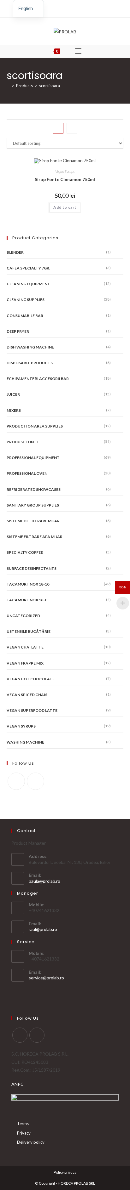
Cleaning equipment (28, 283)
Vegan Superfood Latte (32, 710)
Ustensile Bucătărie (28, 631)
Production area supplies (35, 426)
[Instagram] (67, 8)
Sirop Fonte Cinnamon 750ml (65, 179)
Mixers (14, 410)
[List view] (72, 128)
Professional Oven (27, 473)
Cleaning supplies (25, 299)
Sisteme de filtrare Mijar (33, 520)
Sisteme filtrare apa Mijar (34, 536)
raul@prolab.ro (43, 929)
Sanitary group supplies (33, 505)
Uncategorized (23, 615)
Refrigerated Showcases (34, 489)
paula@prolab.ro (44, 881)
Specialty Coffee (25, 552)
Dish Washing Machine (30, 347)
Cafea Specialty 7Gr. (28, 268)
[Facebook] (61, 8)
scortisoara (49, 85)
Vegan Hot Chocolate (31, 679)
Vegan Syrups (65, 171)
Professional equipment (33, 457)
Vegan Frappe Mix (25, 663)
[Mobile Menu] (78, 51)
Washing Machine (25, 742)
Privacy (24, 1133)
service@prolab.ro (46, 977)
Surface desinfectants (31, 568)
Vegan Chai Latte (25, 647)
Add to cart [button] (64, 207)
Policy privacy (65, 1172)
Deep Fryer (18, 331)
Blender (15, 252)
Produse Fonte (23, 441)
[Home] (8, 85)
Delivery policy (30, 1142)
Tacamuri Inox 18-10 (28, 584)
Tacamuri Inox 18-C (27, 600)
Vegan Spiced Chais (27, 694)
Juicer (13, 394)
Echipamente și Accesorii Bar (38, 378)
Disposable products (30, 362)
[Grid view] (58, 128)
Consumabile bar (25, 315)
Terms (23, 1123)
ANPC (17, 1084)
